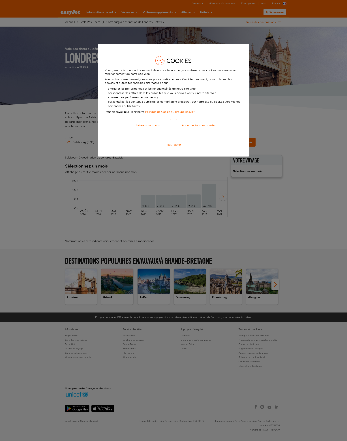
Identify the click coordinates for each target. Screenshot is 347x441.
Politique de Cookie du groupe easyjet (170, 112)
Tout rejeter (173, 144)
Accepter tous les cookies (199, 125)
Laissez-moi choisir (148, 125)
